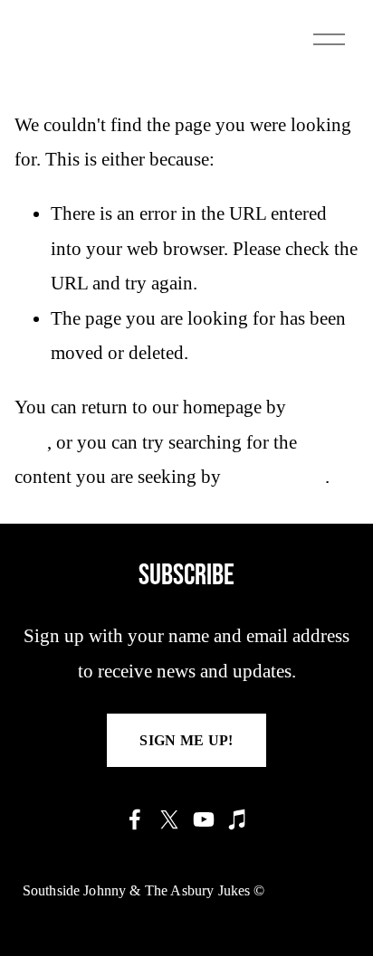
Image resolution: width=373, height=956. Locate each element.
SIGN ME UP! (186, 740)
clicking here (275, 476)
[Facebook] (135, 819)
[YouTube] (204, 819)
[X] (169, 819)
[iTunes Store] (238, 819)
